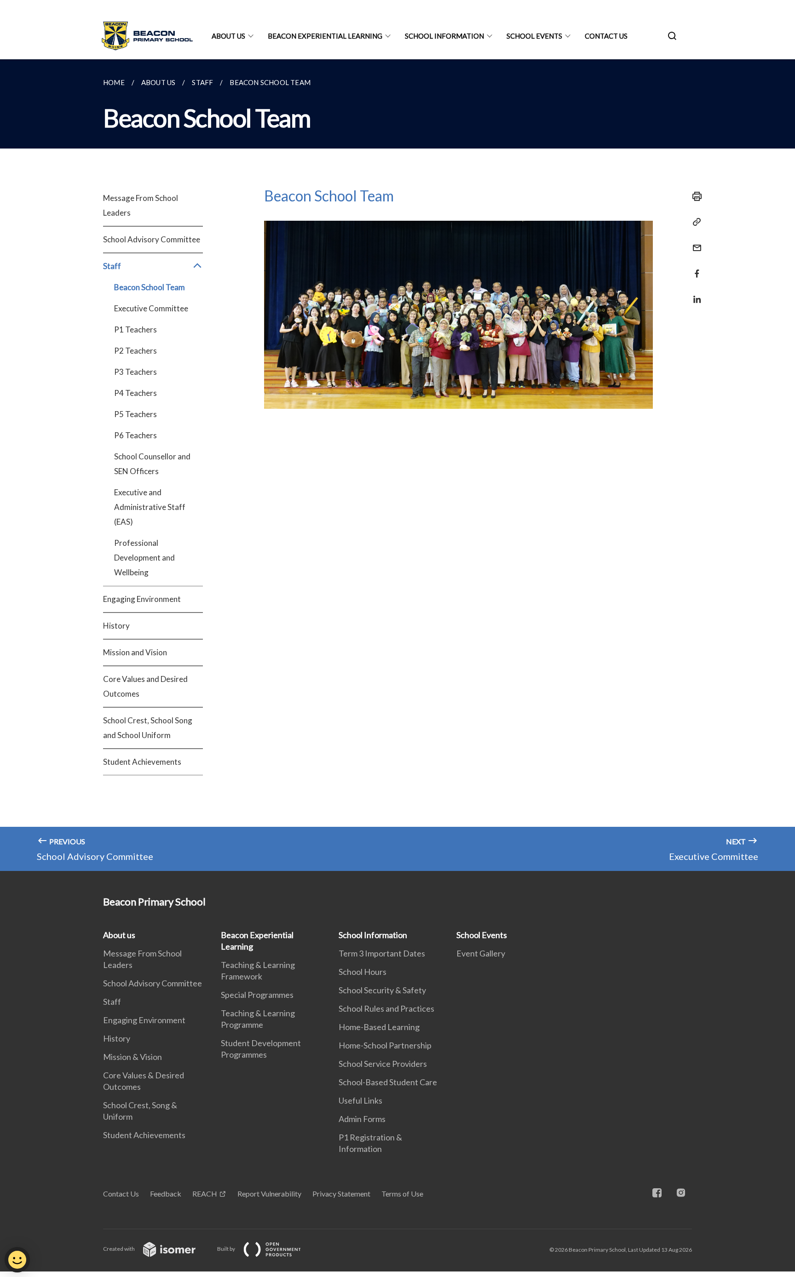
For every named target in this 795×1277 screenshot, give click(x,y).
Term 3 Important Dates (382, 953)
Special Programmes (257, 995)
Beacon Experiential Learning (325, 36)
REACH (204, 1193)
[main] (397, 465)
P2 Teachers (135, 350)
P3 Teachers (135, 372)
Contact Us (606, 36)
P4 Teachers (135, 393)
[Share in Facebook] (694, 267)
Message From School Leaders (140, 205)
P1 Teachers (135, 329)
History (116, 625)
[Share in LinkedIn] (694, 293)
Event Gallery (480, 953)
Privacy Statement (341, 1193)
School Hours (362, 972)
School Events (534, 36)
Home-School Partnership (385, 1045)
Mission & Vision (132, 1057)
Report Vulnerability (269, 1193)
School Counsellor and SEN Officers (152, 464)
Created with (119, 1248)
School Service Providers (383, 1064)
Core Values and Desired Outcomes (145, 686)
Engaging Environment (142, 599)
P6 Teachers (135, 435)
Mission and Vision (135, 652)
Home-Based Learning (379, 1027)
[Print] (694, 196)
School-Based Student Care (388, 1082)
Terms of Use (402, 1193)
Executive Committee (151, 308)
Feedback (165, 1193)
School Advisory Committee (151, 239)
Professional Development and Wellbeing (144, 557)
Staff (112, 1001)
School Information (444, 36)
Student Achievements (142, 762)
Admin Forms (362, 1119)
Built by (226, 1248)
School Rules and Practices (386, 1008)
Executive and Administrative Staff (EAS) (149, 507)
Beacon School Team (149, 287)
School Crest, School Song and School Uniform (147, 728)
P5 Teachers (135, 414)
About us (228, 36)
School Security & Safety (382, 990)
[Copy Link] (694, 222)
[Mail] (694, 242)
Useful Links (360, 1100)
